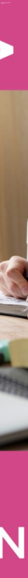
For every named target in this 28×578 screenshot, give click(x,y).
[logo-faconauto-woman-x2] (5, 3)
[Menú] (25, 3)
